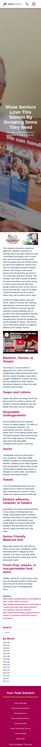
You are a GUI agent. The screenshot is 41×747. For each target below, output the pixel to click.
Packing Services (20, 713)
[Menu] (33, 4)
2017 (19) (6, 667)
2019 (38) (6, 662)
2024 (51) (6, 648)
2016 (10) (6, 670)
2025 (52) (6, 645)
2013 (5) (6, 678)
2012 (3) (6, 681)
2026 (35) (6, 642)
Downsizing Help (21, 723)
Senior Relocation (20, 703)
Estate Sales (20, 739)
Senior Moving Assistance (20, 708)
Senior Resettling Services (20, 718)
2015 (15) (6, 673)
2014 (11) (6, 676)
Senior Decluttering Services (20, 728)
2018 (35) (6, 665)
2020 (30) (6, 659)
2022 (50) (6, 654)
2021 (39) (6, 656)
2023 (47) (6, 651)
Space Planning (20, 733)
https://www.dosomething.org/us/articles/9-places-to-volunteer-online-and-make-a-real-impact (21, 615)
